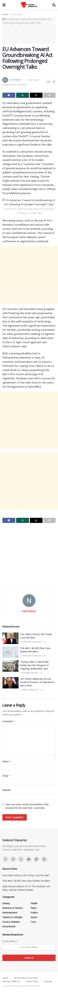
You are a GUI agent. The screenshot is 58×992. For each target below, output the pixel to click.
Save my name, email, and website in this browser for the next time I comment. (27, 806)
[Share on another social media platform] (49, 95)
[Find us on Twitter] (13, 859)
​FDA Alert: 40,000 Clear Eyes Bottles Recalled (35, 649)
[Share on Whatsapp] (22, 95)
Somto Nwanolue (30, 690)
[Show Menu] (3, 5)
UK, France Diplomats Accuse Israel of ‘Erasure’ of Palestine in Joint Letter (37, 682)
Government (16, 14)
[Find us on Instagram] (21, 859)
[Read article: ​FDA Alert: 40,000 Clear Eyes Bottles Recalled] (10, 652)
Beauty (6, 903)
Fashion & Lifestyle (12, 917)
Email (6, 775)
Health (34, 903)
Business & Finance (12, 907)
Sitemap (48, 981)
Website (6, 789)
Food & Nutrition (11, 921)
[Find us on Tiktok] (36, 859)
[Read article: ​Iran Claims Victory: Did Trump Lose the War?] (10, 638)
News (34, 907)
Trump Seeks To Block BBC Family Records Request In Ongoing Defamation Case (34, 665)
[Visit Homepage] (29, 5)
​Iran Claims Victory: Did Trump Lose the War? (26, 875)
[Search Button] (54, 5)
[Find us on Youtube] (29, 859)
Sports (34, 917)
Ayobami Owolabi (30, 673)
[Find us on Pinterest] (44, 859)
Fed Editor (16, 79)
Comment (8, 721)
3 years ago (33, 79)
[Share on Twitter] (36, 95)
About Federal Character (26, 977)
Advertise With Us (11, 981)
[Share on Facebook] (8, 95)
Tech (33, 921)
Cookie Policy (31, 981)
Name (6, 761)
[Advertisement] (29, 275)
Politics (34, 912)
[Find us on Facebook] (5, 859)
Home (5, 14)
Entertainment (9, 912)
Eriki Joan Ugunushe (31, 642)
